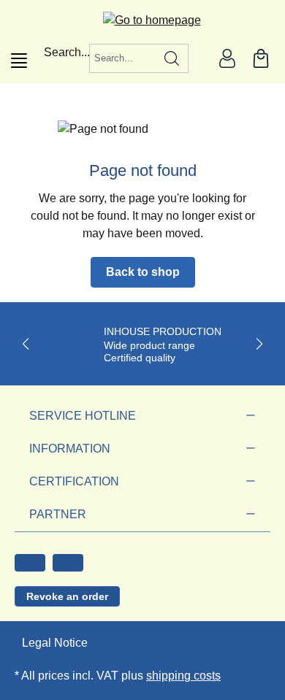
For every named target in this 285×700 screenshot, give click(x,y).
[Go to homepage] (143, 20)
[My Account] (227, 58)
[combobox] (122, 58)
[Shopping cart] (260, 58)
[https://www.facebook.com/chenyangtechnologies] (30, 563)
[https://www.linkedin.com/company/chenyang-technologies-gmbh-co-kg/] (68, 563)
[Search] (172, 58)
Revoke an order (67, 596)
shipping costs (183, 675)
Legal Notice (55, 642)
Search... (67, 52)
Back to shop (143, 272)
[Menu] (19, 60)
